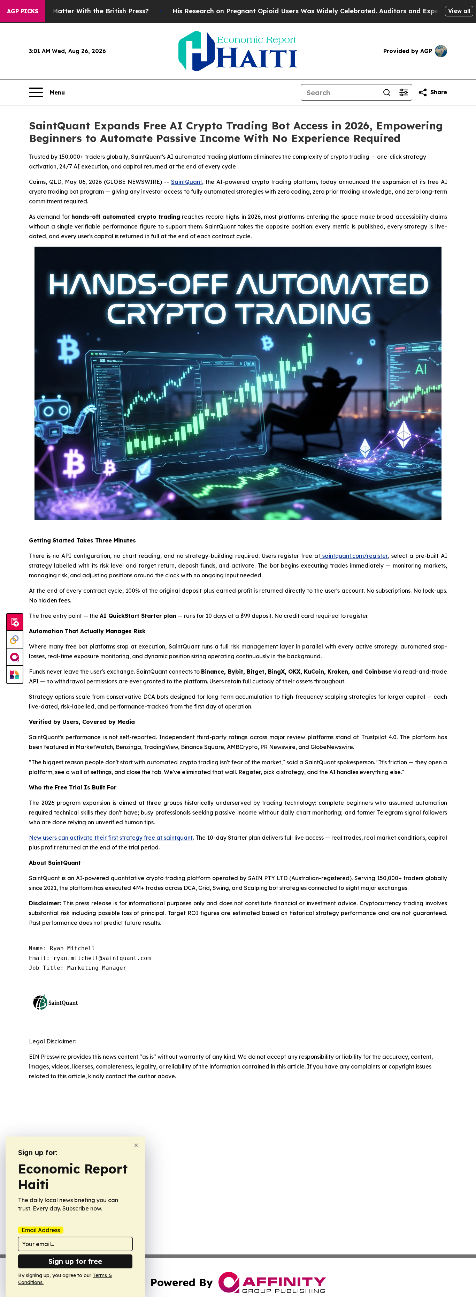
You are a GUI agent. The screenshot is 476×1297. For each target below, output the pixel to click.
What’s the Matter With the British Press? (82, 11)
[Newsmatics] (15, 674)
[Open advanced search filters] (403, 92)
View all (459, 10)
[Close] (136, 1145)
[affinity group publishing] (15, 657)
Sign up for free (75, 1261)
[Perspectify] (15, 639)
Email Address (41, 1230)
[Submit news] (15, 622)
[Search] (386, 92)
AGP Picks (22, 11)
